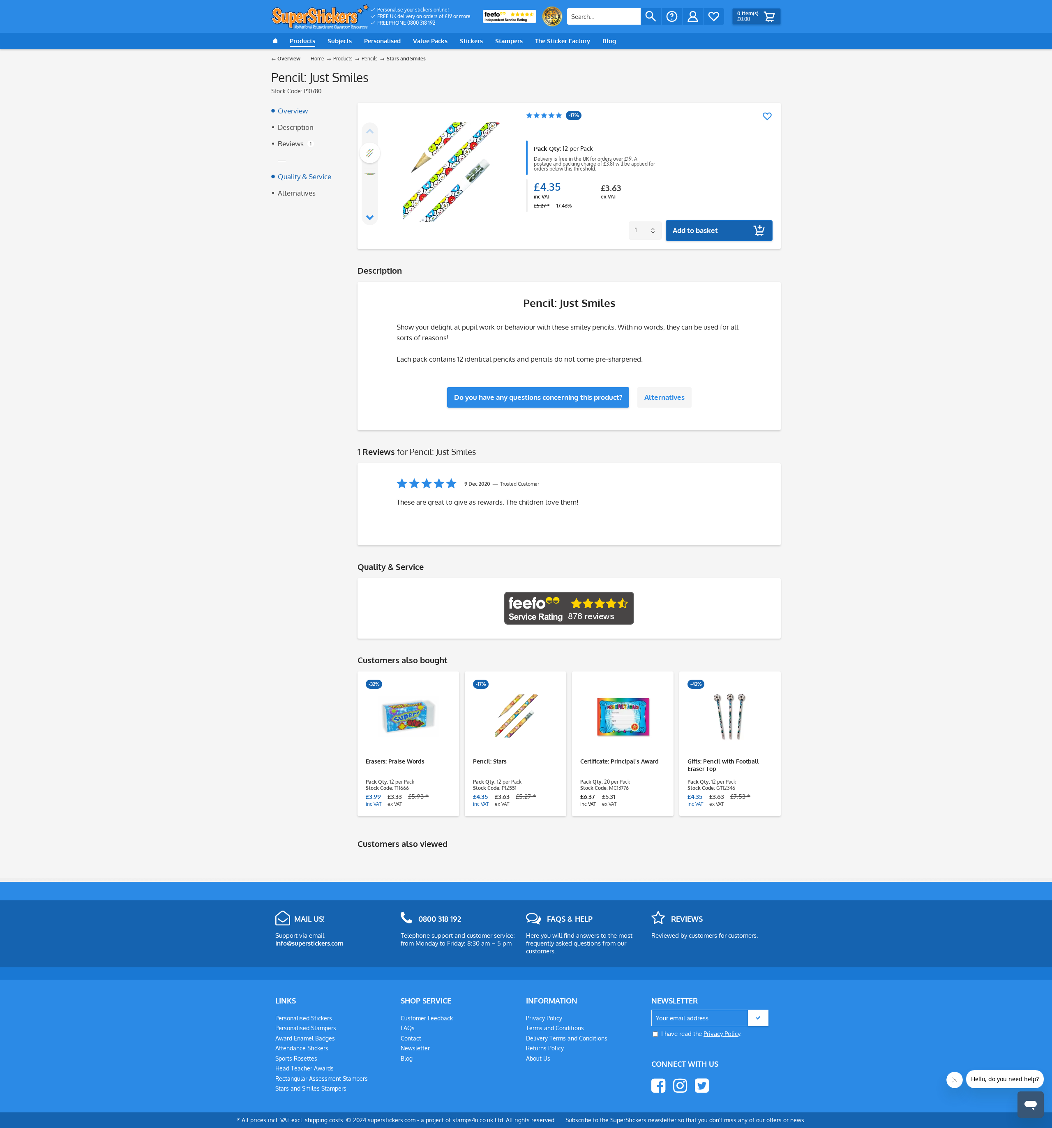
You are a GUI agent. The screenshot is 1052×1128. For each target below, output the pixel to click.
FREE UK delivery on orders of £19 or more (424, 16)
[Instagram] (680, 1086)
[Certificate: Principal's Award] (622, 717)
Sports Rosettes (296, 1058)
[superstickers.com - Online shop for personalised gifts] (320, 16)
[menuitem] (421, 10)
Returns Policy (545, 1048)
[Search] (651, 16)
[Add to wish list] (767, 116)
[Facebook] (658, 1086)
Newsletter (415, 1048)
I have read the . (701, 1034)
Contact (411, 1038)
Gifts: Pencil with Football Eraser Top (723, 765)
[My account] (693, 16)
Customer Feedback (427, 1018)
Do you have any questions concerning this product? (538, 397)
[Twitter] (702, 1086)
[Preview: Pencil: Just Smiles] (370, 153)
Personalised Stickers (303, 1018)
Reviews (294, 143)
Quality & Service (304, 176)
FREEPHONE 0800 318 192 (406, 23)
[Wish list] (714, 16)
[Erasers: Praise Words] (408, 717)
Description (296, 127)
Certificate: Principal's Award (619, 761)
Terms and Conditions (555, 1027)
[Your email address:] (709, 1018)
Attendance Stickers (301, 1048)
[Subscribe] (758, 1018)
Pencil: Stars (490, 761)
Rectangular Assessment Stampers (321, 1078)
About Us (538, 1058)
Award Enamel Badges (305, 1038)
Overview (293, 110)
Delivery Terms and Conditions (566, 1038)
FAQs (408, 1027)
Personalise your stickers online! (413, 10)
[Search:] (604, 16)
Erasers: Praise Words (395, 761)
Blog (407, 1058)
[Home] (275, 41)
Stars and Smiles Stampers (310, 1088)
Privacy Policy (544, 1018)
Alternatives (297, 193)
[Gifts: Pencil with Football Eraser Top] (730, 717)
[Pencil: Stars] (515, 717)
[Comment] (544, 116)
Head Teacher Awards (304, 1068)
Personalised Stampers (305, 1027)
